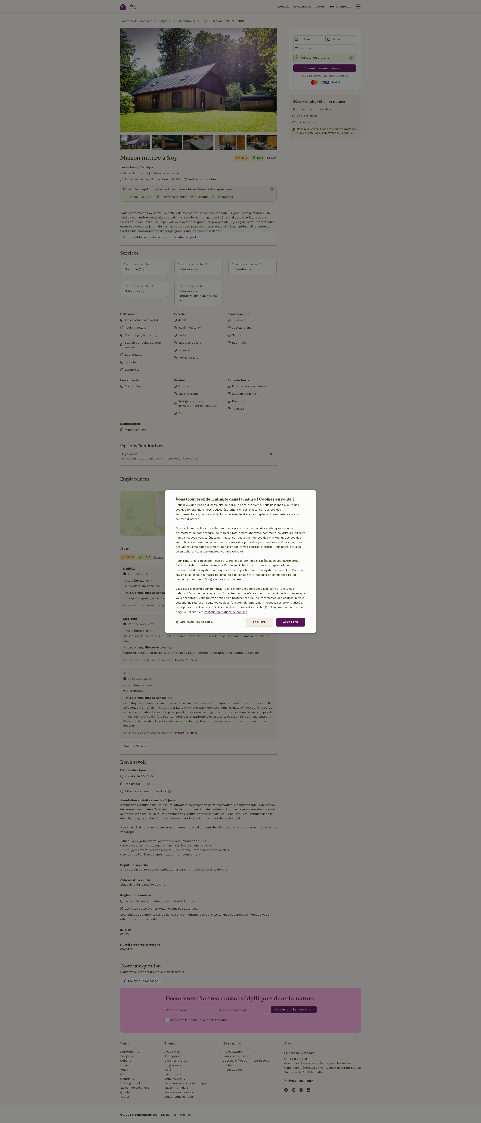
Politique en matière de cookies (225, 612)
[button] (194, 622)
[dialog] (240, 561)
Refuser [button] (259, 622)
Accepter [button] (290, 622)
